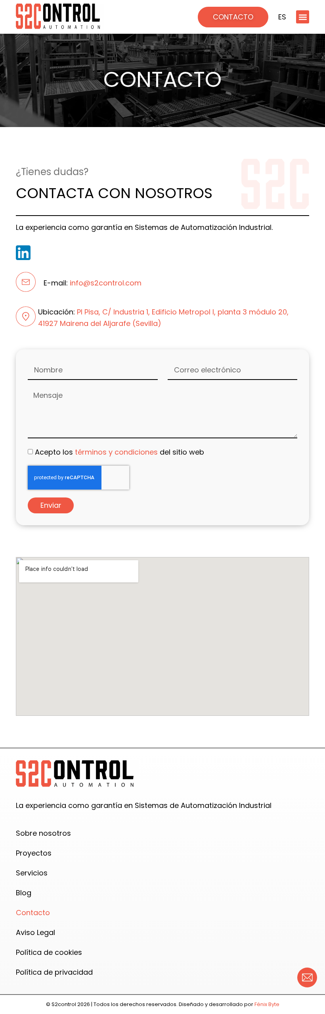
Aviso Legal (35, 932)
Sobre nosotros (43, 833)
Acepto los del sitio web (119, 452)
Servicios (32, 873)
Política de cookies (49, 952)
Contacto (33, 913)
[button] (302, 16)
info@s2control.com (105, 283)
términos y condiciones (116, 452)
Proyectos (34, 853)
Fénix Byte (266, 1004)
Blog (23, 893)
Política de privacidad (54, 972)
